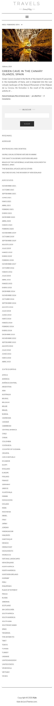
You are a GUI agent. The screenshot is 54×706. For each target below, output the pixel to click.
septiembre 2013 (9, 342)
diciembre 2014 (8, 291)
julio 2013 (6, 350)
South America (8, 617)
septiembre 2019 (9, 240)
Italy (4, 520)
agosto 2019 (7, 244)
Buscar (27, 124)
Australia (6, 394)
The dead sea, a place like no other (17, 169)
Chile (4, 434)
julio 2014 (6, 311)
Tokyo (5, 645)
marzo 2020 (7, 225)
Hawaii (5, 496)
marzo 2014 (7, 323)
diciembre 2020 (8, 217)
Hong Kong (7, 500)
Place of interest (20, 96)
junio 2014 (6, 315)
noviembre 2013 (9, 338)
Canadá (5, 422)
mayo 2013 (6, 358)
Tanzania (6, 633)
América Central (9, 383)
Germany (6, 484)
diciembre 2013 (8, 334)
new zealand (8, 562)
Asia (4, 390)
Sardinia (5, 602)
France (5, 480)
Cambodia (6, 418)
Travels (27, 3)
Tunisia (5, 649)
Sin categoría (8, 609)
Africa (5, 375)
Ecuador (6, 461)
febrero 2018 (8, 260)
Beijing (5, 398)
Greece (5, 488)
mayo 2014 (6, 319)
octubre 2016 (8, 268)
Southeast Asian (9, 625)
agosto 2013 (7, 346)
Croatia (5, 453)
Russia (4, 598)
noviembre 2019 (9, 233)
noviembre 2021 (9, 186)
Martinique (7, 539)
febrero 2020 (8, 229)
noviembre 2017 (9, 264)
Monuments (7, 551)
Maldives (6, 535)
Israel (4, 516)
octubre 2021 (8, 190)
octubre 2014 (8, 299)
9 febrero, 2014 (7, 66)
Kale (35, 698)
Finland (5, 477)
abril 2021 (6, 205)
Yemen (5, 676)
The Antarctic (8, 637)
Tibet (4, 641)
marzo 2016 (7, 272)
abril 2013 (6, 362)
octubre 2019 (8, 237)
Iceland (5, 504)
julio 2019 (6, 248)
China (4, 437)
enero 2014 (7, 330)
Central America (9, 430)
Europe (5, 473)
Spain (27, 96)
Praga (4, 594)
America (5, 379)
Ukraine (5, 656)
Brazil (4, 410)
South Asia (6, 621)
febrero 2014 (8, 326)
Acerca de (6, 141)
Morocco (6, 555)
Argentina (6, 387)
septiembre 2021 (9, 194)
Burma (5, 414)
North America (8, 570)
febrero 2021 (8, 209)
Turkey (5, 652)
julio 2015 (6, 276)
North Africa (8, 566)
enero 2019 (7, 256)
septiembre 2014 (9, 303)
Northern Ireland (10, 574)
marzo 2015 (7, 283)
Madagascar (7, 531)
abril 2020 (6, 221)
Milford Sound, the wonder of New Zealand (21, 172)
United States (8, 664)
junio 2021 (6, 198)
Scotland (6, 605)
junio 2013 (6, 354)
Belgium (5, 402)
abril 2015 (6, 280)
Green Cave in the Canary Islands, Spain (22, 73)
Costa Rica (6, 445)
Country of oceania (11, 449)
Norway (5, 578)
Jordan (5, 527)
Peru (4, 582)
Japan (4, 523)
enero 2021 (7, 213)
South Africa (8, 613)
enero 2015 (7, 287)
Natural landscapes (8, 96)
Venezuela (6, 668)
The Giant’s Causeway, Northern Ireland (19, 158)
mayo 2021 (6, 201)
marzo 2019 (7, 252)
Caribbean (6, 426)
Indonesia (6, 512)
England (6, 469)
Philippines (6, 586)
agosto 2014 (7, 307)
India (4, 508)
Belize (4, 406)
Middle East (7, 547)
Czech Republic (8, 457)
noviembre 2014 (9, 295)
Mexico (5, 543)
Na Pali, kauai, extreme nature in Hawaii (19, 154)
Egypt (4, 465)
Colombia (6, 441)
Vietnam (5, 672)
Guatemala (7, 492)
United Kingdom (9, 660)
